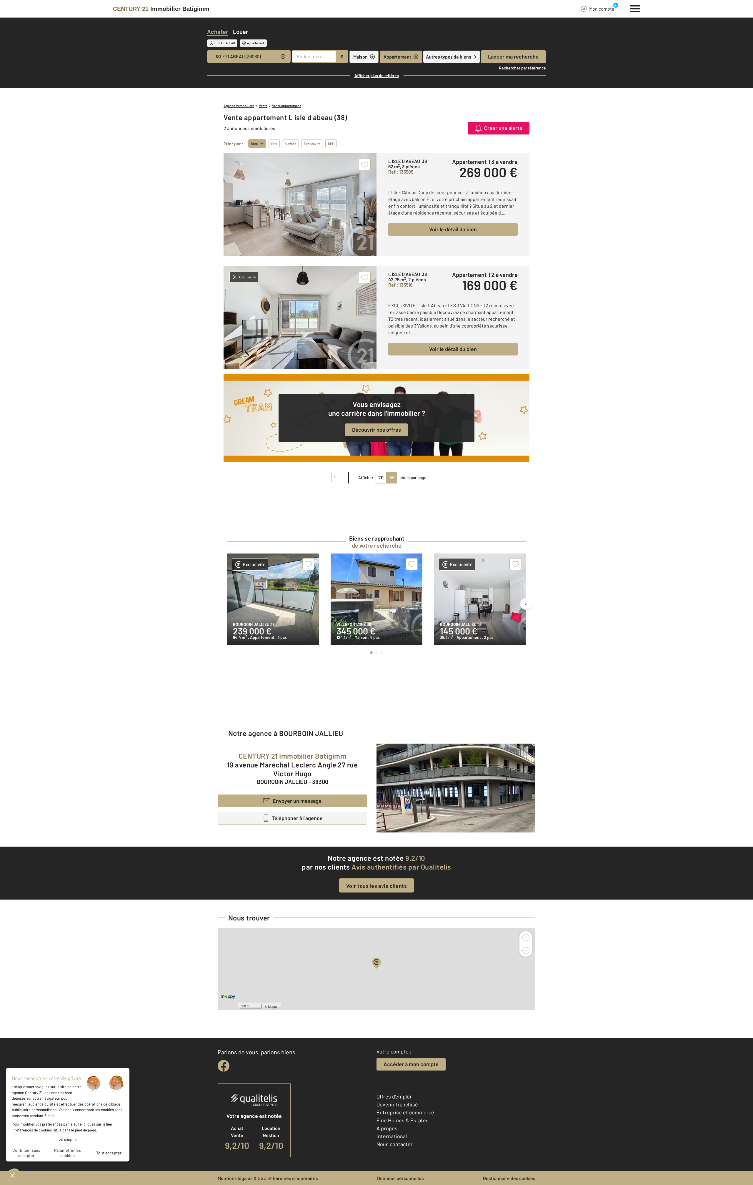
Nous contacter (394, 1144)
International (391, 1136)
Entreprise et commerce (405, 1112)
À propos (386, 1128)
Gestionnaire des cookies (509, 1178)
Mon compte (601, 8)
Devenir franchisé (397, 1104)
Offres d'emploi (393, 1096)
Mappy (273, 1006)
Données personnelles (400, 1178)
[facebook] (223, 1066)
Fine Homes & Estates (402, 1120)
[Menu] (635, 8)
